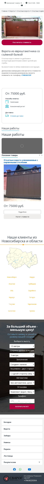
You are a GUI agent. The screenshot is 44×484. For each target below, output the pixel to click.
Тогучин (12, 304)
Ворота (12, 11)
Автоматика (22, 378)
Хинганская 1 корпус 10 (14, 3)
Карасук (12, 297)
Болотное (11, 311)
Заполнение (22, 359)
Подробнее (22, 212)
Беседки (7, 422)
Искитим (12, 284)
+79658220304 (30, 480)
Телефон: (22, 396)
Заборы (7, 436)
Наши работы (10, 128)
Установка (22, 387)
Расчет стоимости (22, 217)
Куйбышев (32, 284)
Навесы (7, 442)
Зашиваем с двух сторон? (22, 368)
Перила (7, 449)
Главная (4, 11)
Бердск (32, 277)
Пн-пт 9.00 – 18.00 (33, 3)
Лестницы (8, 456)
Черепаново (32, 304)
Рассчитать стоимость (22, 42)
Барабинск (32, 291)
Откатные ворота (23, 11)
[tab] (10, 129)
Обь (11, 291)
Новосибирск (11, 277)
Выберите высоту (22, 341)
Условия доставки (16, 116)
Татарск (32, 297)
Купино (32, 311)
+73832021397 (26, 75)
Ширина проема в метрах (22, 350)
